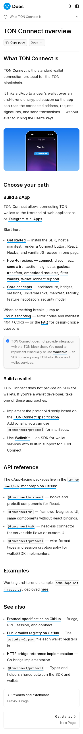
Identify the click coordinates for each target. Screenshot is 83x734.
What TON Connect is (31, 58)
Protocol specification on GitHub (34, 619)
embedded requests (41, 273)
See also (14, 607)
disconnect (63, 260)
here (44, 589)
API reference (21, 467)
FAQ (44, 322)
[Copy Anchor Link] (62, 58)
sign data (47, 266)
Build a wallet (18, 378)
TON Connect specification (36, 417)
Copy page (17, 42)
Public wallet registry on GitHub (33, 633)
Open (34, 42)
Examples (16, 570)
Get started (16, 240)
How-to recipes (20, 260)
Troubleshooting (17, 316)
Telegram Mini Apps (25, 219)
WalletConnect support (40, 279)
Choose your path (26, 185)
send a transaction (22, 266)
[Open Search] (69, 6)
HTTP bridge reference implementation (40, 653)
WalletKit (60, 352)
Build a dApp (17, 197)
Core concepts (19, 287)
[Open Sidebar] (77, 6)
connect (45, 260)
